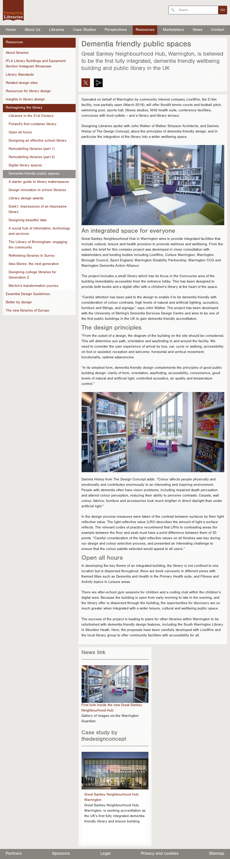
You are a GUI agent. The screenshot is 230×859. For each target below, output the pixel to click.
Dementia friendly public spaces (34, 174)
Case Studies (84, 30)
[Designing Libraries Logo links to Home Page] (13, 11)
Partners (14, 854)
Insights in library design (25, 100)
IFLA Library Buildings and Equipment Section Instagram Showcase (36, 64)
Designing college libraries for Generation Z (32, 275)
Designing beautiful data (27, 220)
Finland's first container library (32, 124)
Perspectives (116, 30)
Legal (105, 854)
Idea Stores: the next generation (34, 264)
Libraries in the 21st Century (31, 116)
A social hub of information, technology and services (39, 231)
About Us (32, 30)
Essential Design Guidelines (28, 294)
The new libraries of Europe (27, 311)
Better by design (19, 303)
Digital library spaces (25, 166)
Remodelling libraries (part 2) (32, 157)
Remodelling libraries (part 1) (32, 149)
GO (222, 9)
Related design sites (22, 83)
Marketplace (173, 30)
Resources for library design (28, 91)
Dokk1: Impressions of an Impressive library (38, 209)
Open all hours (20, 133)
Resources (145, 30)
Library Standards (20, 75)
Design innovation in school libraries (37, 190)
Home (11, 30)
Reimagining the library (24, 108)
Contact (217, 30)
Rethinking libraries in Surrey (32, 256)
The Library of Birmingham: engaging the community (38, 245)
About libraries (17, 53)
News (197, 30)
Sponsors (61, 854)
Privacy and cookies (160, 854)
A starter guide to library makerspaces (39, 182)
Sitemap (216, 854)
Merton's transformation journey (34, 286)
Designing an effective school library (37, 141)
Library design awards (26, 199)
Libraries (56, 30)
